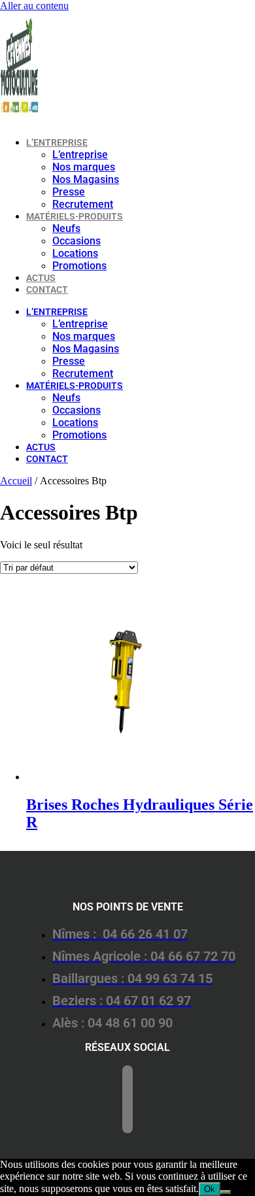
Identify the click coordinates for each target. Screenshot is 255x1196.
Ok (209, 1189)
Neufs (66, 228)
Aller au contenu (34, 5)
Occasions (76, 241)
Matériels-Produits (74, 216)
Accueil (16, 480)
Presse (68, 192)
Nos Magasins (85, 179)
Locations (75, 253)
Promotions (79, 265)
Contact (47, 289)
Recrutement (82, 204)
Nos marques (83, 167)
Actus (41, 278)
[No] (225, 1192)
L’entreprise (57, 142)
